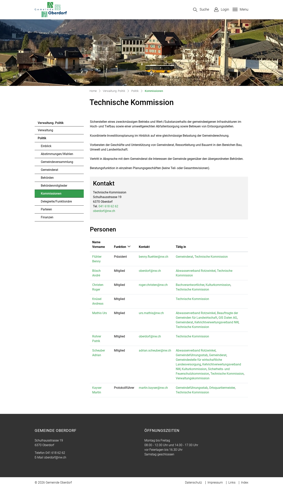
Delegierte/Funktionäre (56, 201)
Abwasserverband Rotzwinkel (196, 271)
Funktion (120, 247)
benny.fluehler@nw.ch (153, 256)
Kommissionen (51, 194)
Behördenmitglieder (54, 185)
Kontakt (144, 247)
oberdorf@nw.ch (104, 211)
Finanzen (47, 217)
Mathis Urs (99, 313)
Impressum (215, 482)
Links (231, 482)
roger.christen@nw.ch (153, 285)
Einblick (46, 146)
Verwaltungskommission (192, 378)
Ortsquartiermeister (222, 388)
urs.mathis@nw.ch (151, 313)
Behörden (47, 178)
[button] (201, 10)
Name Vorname (98, 244)
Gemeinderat (49, 170)
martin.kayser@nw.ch (153, 388)
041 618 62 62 (108, 206)
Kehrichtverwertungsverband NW (216, 322)
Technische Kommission (211, 256)
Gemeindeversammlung (57, 162)
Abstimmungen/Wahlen (57, 154)
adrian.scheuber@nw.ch (155, 350)
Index (244, 482)
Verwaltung (45, 130)
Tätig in (181, 247)
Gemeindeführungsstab (192, 355)
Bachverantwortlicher (190, 285)
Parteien (46, 209)
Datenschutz (193, 482)
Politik (42, 138)
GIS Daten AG (228, 317)
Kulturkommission (218, 285)
